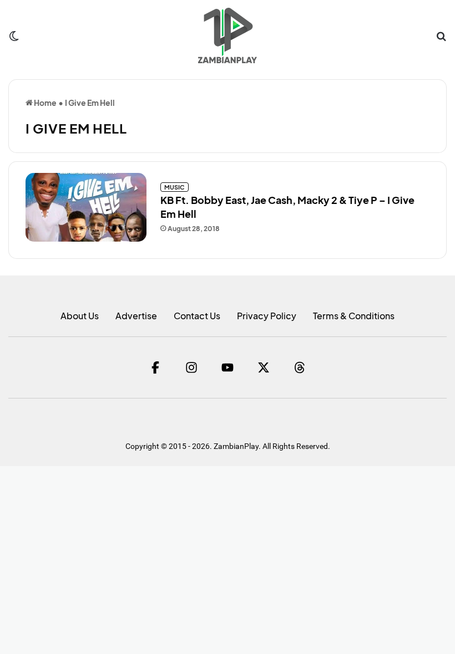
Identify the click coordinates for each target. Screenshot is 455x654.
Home (45, 103)
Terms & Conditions (354, 315)
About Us (79, 315)
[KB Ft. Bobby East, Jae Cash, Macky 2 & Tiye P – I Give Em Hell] (86, 207)
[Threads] (300, 367)
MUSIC (174, 187)
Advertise (136, 315)
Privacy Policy (266, 315)
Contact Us (197, 315)
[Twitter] (263, 367)
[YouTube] (227, 367)
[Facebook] (155, 367)
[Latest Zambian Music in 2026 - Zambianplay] (227, 35)
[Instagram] (191, 367)
